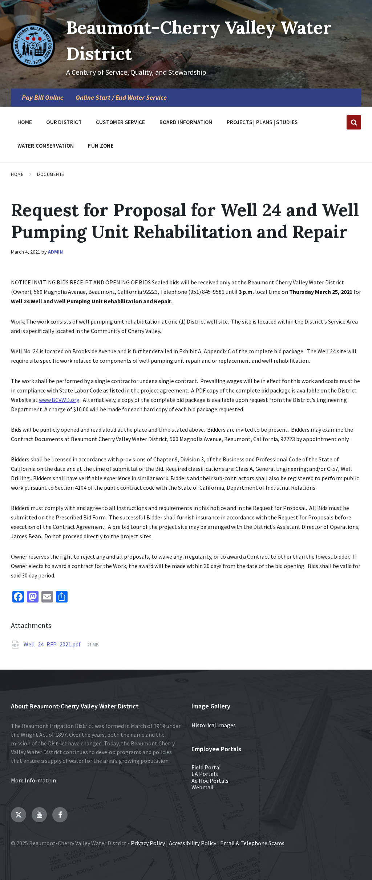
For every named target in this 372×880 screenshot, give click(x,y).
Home (17, 174)
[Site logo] (33, 65)
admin (55, 251)
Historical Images (213, 725)
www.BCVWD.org (59, 399)
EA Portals (204, 773)
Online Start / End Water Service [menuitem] (121, 97)
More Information (33, 780)
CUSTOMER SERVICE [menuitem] (120, 122)
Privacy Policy (148, 843)
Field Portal (206, 767)
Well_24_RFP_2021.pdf (53, 644)
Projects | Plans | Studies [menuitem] (262, 122)
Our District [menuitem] (64, 122)
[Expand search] (354, 122)
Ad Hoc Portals (210, 780)
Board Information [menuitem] (186, 122)
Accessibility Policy (192, 843)
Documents (50, 174)
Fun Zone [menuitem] (100, 145)
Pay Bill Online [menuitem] (43, 97)
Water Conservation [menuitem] (45, 145)
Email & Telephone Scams (252, 843)
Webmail (202, 787)
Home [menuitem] (24, 122)
